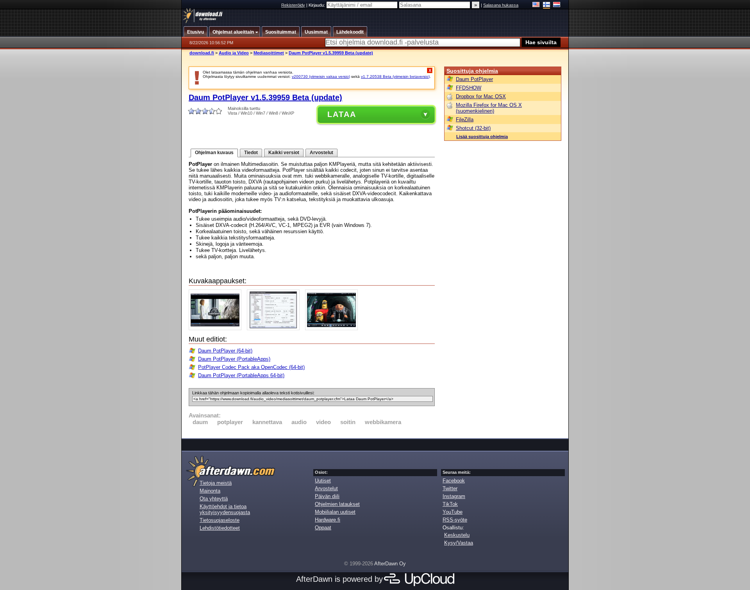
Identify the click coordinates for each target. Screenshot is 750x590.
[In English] (536, 5)
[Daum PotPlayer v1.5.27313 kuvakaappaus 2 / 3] (275, 328)
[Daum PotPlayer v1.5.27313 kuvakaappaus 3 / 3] (333, 328)
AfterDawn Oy (390, 564)
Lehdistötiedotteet (220, 528)
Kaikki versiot (283, 152)
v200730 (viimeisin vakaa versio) (321, 76)
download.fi (201, 52)
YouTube (452, 512)
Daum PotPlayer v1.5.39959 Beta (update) (331, 52)
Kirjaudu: (317, 5)
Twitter (450, 488)
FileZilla (464, 119)
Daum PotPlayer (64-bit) (225, 351)
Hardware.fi (327, 520)
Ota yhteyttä (214, 499)
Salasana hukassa (500, 5)
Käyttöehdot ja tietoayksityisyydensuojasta (225, 509)
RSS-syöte (455, 520)
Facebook (454, 481)
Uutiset (323, 481)
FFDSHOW (468, 88)
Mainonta (210, 491)
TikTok (450, 504)
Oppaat (323, 528)
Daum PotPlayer (474, 79)
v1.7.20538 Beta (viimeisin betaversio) (395, 76)
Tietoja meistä (216, 483)
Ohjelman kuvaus (214, 152)
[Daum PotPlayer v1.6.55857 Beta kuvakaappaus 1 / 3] (217, 328)
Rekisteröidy (293, 5)
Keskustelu (457, 535)
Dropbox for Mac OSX (481, 96)
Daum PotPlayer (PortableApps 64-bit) (241, 375)
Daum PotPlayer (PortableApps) (234, 359)
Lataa (341, 114)
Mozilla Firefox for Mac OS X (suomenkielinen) (489, 108)
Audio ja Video (234, 52)
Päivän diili (327, 496)
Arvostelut (321, 152)
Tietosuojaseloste (219, 520)
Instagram (454, 496)
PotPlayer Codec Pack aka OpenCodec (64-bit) (251, 367)
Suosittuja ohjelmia (472, 71)
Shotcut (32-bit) (473, 128)
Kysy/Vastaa (458, 543)
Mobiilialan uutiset (335, 512)
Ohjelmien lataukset (337, 504)
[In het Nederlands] (557, 5)
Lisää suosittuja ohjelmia (482, 136)
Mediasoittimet (269, 52)
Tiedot (251, 152)
